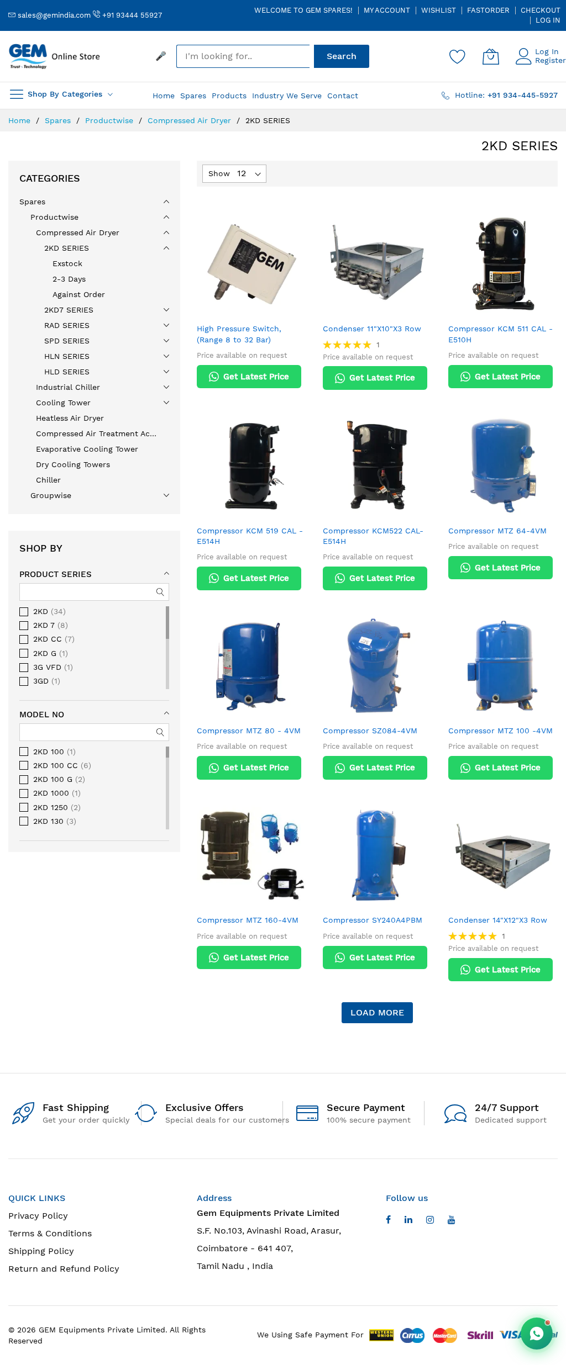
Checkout (540, 10)
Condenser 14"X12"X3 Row (497, 920)
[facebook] (388, 1221)
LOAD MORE (377, 1012)
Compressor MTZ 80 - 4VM (249, 730)
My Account (387, 10)
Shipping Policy (41, 1251)
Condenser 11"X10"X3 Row (372, 328)
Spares (59, 120)
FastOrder (488, 10)
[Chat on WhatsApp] (537, 1334)
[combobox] (243, 56)
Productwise (110, 120)
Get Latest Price (256, 377)
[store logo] (55, 56)
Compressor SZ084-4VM (370, 730)
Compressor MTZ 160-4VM (247, 920)
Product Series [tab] (55, 574)
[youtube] (408, 1221)
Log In (548, 20)
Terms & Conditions (50, 1233)
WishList (438, 10)
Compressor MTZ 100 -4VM (500, 730)
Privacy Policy (38, 1215)
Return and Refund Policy (63, 1268)
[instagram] (430, 1221)
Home (20, 120)
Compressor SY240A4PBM (372, 920)
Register (550, 60)
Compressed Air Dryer (191, 120)
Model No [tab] (41, 714)
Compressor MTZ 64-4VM (497, 530)
